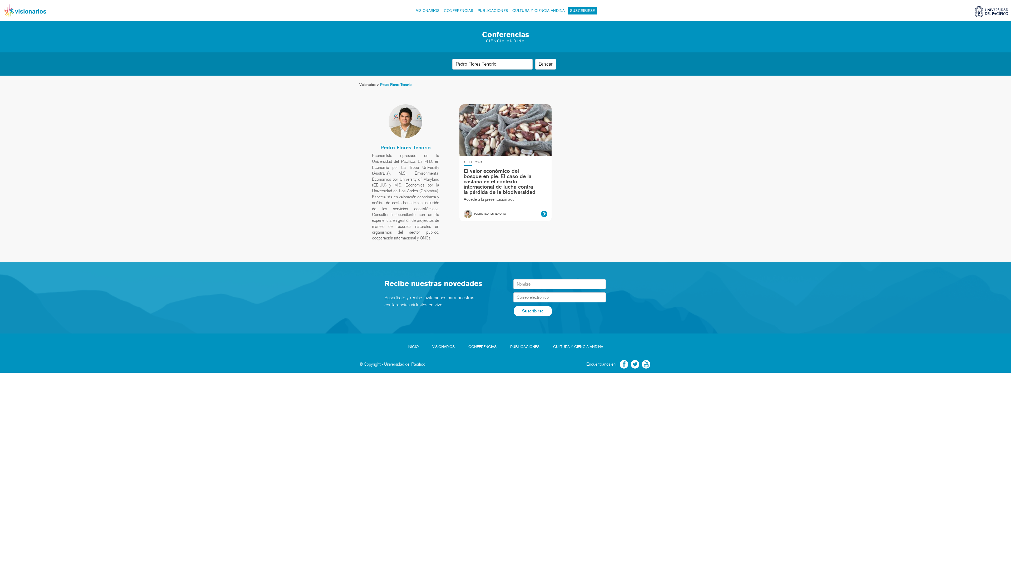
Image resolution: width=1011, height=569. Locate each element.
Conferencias (458, 10)
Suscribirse (582, 10)
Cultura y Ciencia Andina (538, 10)
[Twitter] (635, 364)
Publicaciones (493, 10)
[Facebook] (624, 364)
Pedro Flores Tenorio (405, 147)
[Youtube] (646, 364)
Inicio (413, 347)
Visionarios (427, 10)
